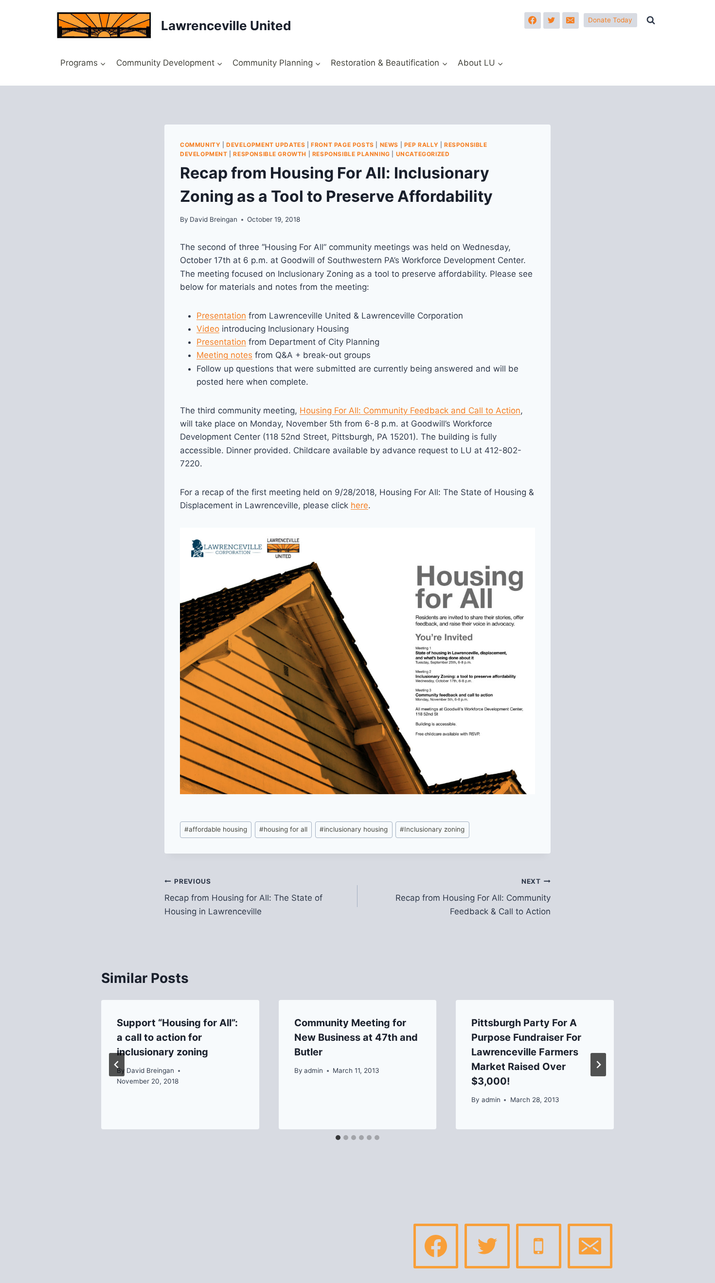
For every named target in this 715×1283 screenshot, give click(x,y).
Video (208, 329)
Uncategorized (423, 154)
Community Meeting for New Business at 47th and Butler (356, 1037)
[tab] (338, 1137)
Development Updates (265, 144)
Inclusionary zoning (432, 829)
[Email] (570, 20)
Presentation (221, 316)
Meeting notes (224, 355)
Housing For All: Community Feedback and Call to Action (410, 410)
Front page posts (342, 144)
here (359, 505)
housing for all (283, 829)
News (389, 144)
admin (313, 1070)
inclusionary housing (354, 829)
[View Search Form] (651, 20)
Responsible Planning (351, 154)
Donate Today (610, 20)
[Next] (598, 1064)
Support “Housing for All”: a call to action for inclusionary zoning (177, 1037)
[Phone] (538, 1246)
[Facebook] (532, 20)
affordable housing (215, 829)
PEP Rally (421, 144)
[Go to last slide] (117, 1064)
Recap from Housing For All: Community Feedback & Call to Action (473, 896)
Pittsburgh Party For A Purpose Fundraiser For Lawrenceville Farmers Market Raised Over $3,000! (526, 1052)
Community (200, 144)
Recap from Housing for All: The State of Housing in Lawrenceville (243, 896)
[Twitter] (551, 20)
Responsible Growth (269, 154)
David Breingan (213, 219)
